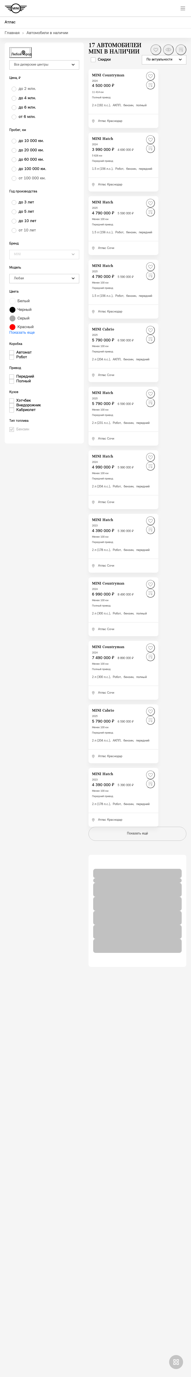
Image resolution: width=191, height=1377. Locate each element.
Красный (25, 327)
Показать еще (22, 333)
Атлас (10, 22)
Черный (24, 310)
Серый (23, 318)
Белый (23, 301)
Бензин (22, 429)
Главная (12, 33)
